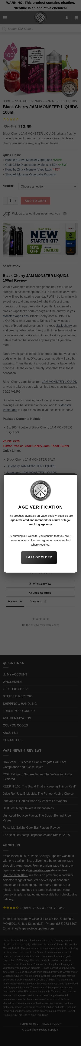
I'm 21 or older (39, 557)
